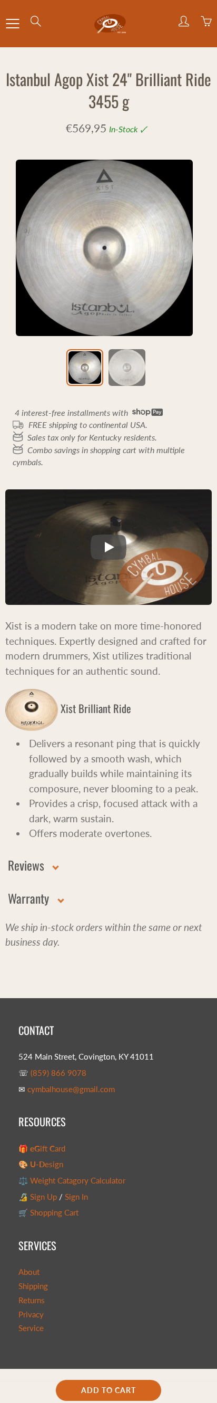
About (29, 1272)
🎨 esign (40, 1164)
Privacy (31, 1314)
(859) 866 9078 (58, 1073)
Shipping (33, 1286)
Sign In (76, 1196)
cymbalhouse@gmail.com (71, 1089)
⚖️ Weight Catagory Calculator (71, 1180)
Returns (31, 1300)
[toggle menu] (12, 24)
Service (31, 1328)
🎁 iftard (41, 1148)
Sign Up (43, 1196)
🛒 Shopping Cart (48, 1212)
